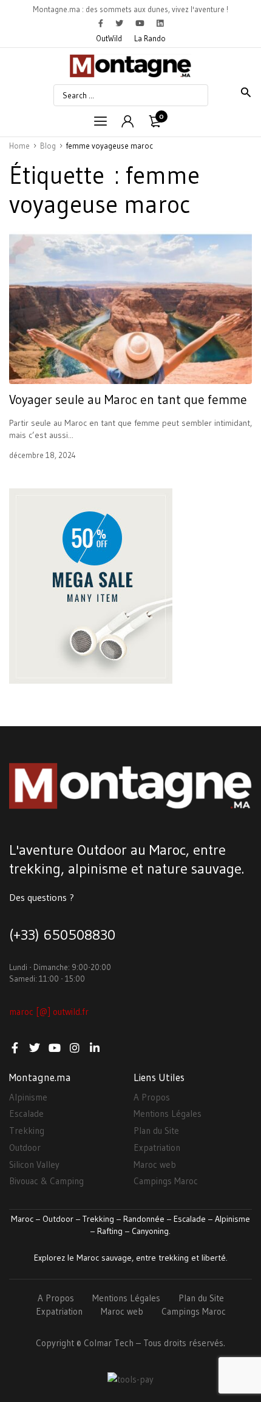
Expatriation (157, 1147)
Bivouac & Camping (46, 1181)
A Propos (152, 1097)
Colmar (98, 1343)
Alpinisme (28, 1097)
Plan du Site (156, 1130)
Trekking (26, 1130)
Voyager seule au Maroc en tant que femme (128, 400)
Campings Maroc (166, 1181)
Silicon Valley (34, 1164)
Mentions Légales (168, 1113)
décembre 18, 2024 (42, 455)
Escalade (26, 1113)
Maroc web (155, 1164)
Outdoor (25, 1147)
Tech (124, 1343)
